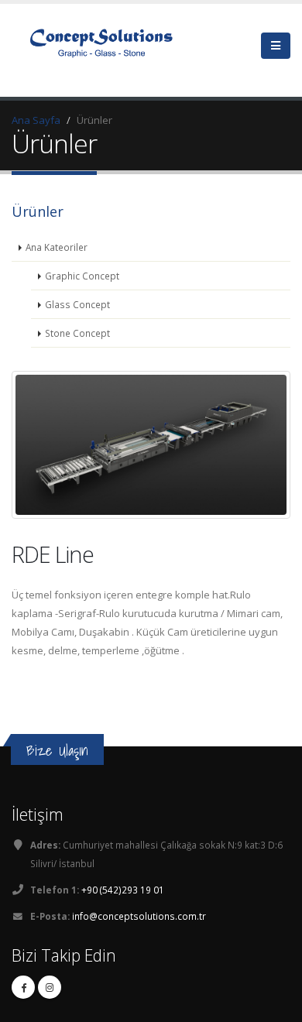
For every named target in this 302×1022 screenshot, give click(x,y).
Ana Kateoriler (57, 247)
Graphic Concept (82, 275)
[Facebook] (23, 987)
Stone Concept (77, 333)
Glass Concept (77, 304)
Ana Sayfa (36, 120)
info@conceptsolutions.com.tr (139, 916)
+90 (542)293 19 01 (122, 889)
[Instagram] (49, 987)
